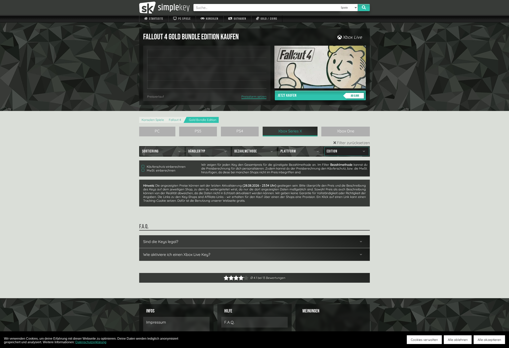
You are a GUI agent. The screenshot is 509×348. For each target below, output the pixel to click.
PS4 (239, 131)
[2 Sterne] (229, 277)
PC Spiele (184, 19)
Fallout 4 (175, 120)
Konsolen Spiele (153, 120)
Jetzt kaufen (318, 95)
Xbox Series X (290, 131)
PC (157, 131)
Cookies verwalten (424, 340)
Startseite (155, 19)
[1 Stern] (226, 277)
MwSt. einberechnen (160, 170)
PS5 (198, 131)
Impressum (156, 322)
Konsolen (211, 19)
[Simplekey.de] (164, 7)
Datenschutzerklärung (90, 342)
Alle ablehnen (458, 340)
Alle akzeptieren (489, 340)
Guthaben (239, 19)
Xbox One (345, 131)
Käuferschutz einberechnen (166, 167)
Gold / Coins (268, 19)
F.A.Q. (229, 322)
